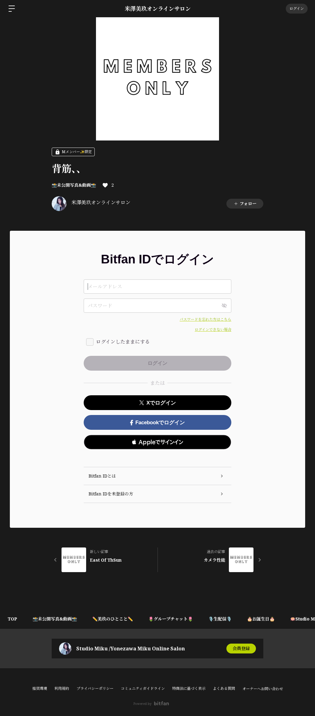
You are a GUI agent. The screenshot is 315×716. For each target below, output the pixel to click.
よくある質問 (224, 688)
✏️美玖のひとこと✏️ (112, 619)
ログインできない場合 (213, 329)
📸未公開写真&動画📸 (74, 185)
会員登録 (241, 648)
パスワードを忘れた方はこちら (205, 319)
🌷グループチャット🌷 (170, 619)
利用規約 (61, 688)
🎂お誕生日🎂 (261, 619)
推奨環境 (39, 688)
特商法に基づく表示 (188, 688)
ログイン (296, 8)
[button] (157, 442)
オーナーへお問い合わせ (262, 689)
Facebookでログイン (160, 422)
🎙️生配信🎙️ (220, 619)
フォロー (248, 203)
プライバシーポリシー (95, 688)
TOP (12, 619)
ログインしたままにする (123, 341)
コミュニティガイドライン (143, 688)
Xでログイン (161, 403)
